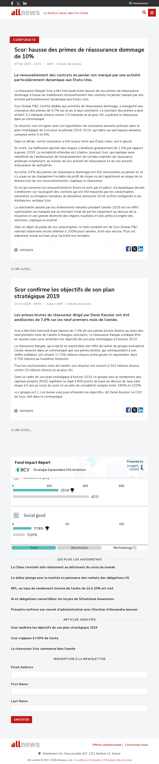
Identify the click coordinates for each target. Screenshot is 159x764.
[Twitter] (18, 3)
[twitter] (134, 248)
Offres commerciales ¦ (107, 745)
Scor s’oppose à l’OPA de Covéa (34, 638)
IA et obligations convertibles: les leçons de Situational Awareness (62, 599)
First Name (19, 684)
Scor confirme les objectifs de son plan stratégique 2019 (54, 627)
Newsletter (140, 3)
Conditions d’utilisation (88, 760)
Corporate (24, 40)
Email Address (22, 667)
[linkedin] (140, 248)
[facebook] (128, 248)
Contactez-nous (136, 745)
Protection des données (118, 760)
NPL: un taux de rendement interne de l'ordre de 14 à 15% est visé (62, 588)
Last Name (19, 701)
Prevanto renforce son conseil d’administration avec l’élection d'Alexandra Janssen (74, 609)
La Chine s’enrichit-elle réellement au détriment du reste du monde (63, 567)
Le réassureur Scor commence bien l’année (43, 649)
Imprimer (26, 250)
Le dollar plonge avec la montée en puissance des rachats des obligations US (70, 578)
